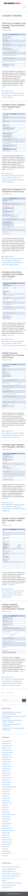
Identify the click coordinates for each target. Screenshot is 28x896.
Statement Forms (6, 844)
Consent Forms (6, 764)
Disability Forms (6, 768)
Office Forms (5, 807)
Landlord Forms (6, 794)
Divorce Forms (6, 771)
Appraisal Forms (6, 748)
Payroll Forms (5, 812)
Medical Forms (6, 800)
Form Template (18, 595)
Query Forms (5, 821)
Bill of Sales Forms (7, 757)
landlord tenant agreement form (11, 876)
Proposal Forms (6, 816)
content (4, 880)
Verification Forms (7, 853)
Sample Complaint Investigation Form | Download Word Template (13, 606)
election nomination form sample (11, 867)
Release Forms (6, 832)
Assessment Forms (7, 750)
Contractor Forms (6, 766)
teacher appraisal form (8, 878)
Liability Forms (6, 798)
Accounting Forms (7, 741)
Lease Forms (5, 796)
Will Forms (5, 855)
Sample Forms (6, 510)
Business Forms (6, 759)
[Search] (24, 700)
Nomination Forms (7, 803)
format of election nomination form (11, 873)
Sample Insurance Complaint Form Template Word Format (13, 355)
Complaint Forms (8, 91)
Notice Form (5, 805)
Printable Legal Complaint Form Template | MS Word (13, 446)
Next (11, 692)
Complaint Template (11, 95)
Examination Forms (7, 777)
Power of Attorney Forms (9, 814)
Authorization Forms (7, 752)
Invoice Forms (6, 791)
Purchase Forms (6, 819)
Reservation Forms (7, 842)
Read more (10, 169)
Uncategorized (6, 851)
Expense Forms (6, 780)
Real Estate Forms (7, 823)
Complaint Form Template (11, 93)
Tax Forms (5, 849)
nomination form (6, 887)
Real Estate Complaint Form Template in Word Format (14, 190)
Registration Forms (7, 828)
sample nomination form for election (12, 883)
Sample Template (12, 179)
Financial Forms (6, 784)
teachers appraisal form (8, 871)
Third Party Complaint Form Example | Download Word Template (14, 25)
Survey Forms (5, 846)
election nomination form (9, 885)
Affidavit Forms (6, 743)
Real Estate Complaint (14, 262)
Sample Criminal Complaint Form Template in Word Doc (13, 520)
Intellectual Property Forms (9, 787)
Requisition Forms (7, 839)
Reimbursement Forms (8, 830)
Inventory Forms (6, 789)
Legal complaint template (18, 508)
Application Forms (7, 745)
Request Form (6, 837)
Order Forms (5, 810)
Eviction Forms (6, 775)
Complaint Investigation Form (14, 681)
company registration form (9, 869)
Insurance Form (15, 437)
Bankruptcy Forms (7, 755)
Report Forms (5, 835)
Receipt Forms (6, 826)
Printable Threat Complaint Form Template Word (13, 106)
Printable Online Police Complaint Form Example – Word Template (13, 274)
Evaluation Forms (6, 773)
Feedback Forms (6, 782)
